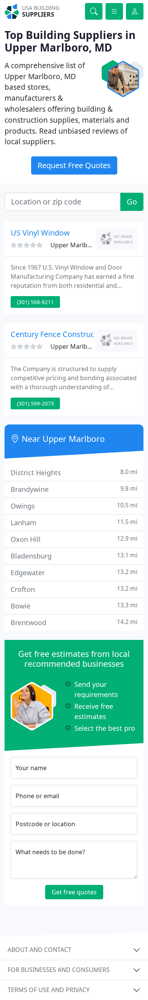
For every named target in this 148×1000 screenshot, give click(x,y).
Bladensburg (74, 555)
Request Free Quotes (74, 165)
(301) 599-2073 (35, 403)
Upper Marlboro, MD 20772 (89, 245)
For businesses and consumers (59, 970)
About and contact (39, 949)
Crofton (74, 589)
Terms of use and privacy (49, 990)
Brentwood (74, 622)
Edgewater (74, 572)
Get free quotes (74, 892)
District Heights (74, 472)
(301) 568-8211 (35, 302)
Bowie (74, 605)
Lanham (74, 522)
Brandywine (74, 489)
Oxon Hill (74, 539)
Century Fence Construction (59, 334)
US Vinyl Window (40, 233)
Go (132, 202)
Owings (74, 505)
